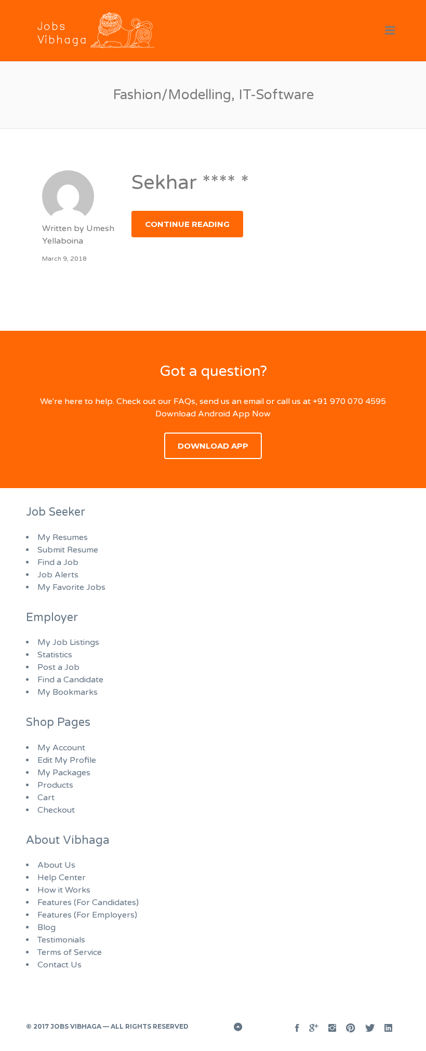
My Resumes (62, 537)
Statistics (54, 655)
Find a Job (57, 562)
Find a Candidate (70, 680)
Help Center (61, 877)
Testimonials (61, 940)
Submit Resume (67, 550)
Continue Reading (187, 224)
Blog (46, 927)
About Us (56, 865)
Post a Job (58, 667)
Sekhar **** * (190, 183)
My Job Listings (68, 642)
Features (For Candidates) (88, 902)
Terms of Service (69, 952)
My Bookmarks (67, 692)
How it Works (63, 890)
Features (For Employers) (87, 915)
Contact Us (59, 965)
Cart (46, 797)
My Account (61, 748)
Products (55, 785)
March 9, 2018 (64, 258)
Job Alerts (57, 575)
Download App (213, 446)
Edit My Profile (66, 760)
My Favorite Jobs (71, 587)
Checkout (56, 810)
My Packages (63, 772)
